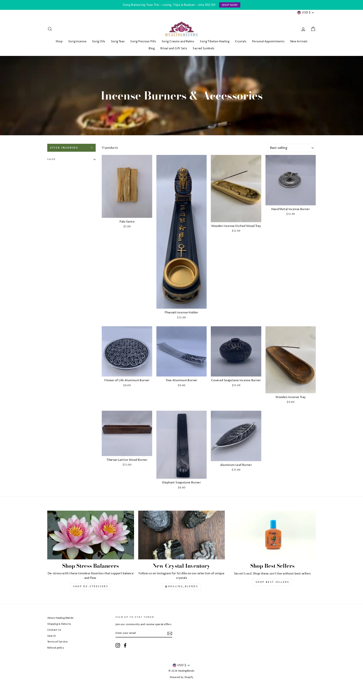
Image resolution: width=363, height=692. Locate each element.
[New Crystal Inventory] (181, 535)
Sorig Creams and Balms (178, 41)
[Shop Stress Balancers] (90, 535)
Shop (59, 41)
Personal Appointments (268, 41)
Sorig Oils (98, 41)
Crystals (240, 41)
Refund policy (55, 647)
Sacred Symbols (203, 48)
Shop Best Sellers (272, 582)
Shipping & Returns (59, 624)
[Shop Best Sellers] (272, 535)
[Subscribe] (169, 633)
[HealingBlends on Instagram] (118, 645)
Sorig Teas (118, 41)
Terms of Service (57, 641)
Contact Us (54, 630)
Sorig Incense (77, 41)
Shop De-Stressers (90, 586)
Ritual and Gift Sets (173, 48)
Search (51, 636)
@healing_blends (181, 586)
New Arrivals (299, 41)
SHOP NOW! (230, 4)
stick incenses (64, 147)
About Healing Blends (60, 618)
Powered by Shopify (181, 677)
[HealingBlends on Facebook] (125, 645)
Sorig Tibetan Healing (214, 41)
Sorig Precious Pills (143, 41)
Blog (152, 48)
